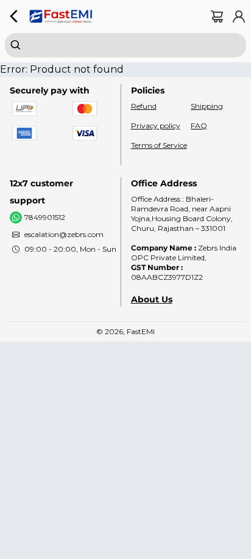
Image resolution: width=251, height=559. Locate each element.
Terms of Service (159, 145)
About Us (151, 299)
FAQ (199, 125)
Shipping (207, 106)
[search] (125, 45)
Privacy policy (155, 125)
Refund (144, 106)
